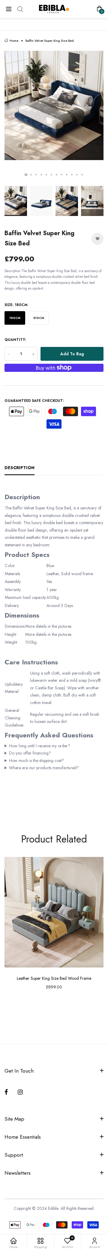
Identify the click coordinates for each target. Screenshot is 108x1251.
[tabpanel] (54, 117)
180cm (14, 318)
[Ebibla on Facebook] (7, 1092)
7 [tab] (56, 174)
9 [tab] (67, 174)
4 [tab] (41, 174)
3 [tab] (36, 174)
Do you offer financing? (30, 753)
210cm (38, 318)
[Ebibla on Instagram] (21, 1092)
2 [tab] (31, 174)
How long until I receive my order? (39, 746)
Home (14, 40)
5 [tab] (46, 174)
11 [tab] (77, 174)
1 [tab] (26, 174)
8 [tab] (61, 174)
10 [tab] (72, 174)
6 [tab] (51, 174)
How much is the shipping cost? (36, 761)
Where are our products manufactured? (44, 768)
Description (19, 468)
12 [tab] (82, 174)
